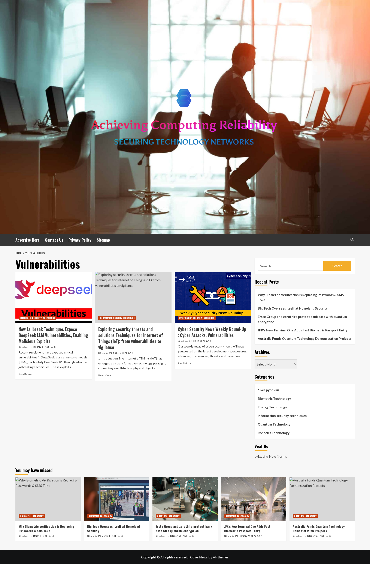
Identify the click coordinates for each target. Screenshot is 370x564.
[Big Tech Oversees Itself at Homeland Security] (116, 499)
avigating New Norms (271, 456)
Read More (25, 374)
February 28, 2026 (178, 536)
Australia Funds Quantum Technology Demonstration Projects (304, 338)
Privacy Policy (80, 240)
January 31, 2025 (41, 347)
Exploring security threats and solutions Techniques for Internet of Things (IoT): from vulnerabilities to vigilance (130, 338)
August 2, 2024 (120, 353)
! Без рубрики (268, 390)
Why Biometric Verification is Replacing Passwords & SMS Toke (301, 297)
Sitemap (103, 240)
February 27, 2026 (247, 536)
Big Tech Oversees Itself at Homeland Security (293, 308)
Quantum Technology (274, 424)
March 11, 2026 (40, 536)
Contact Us (54, 240)
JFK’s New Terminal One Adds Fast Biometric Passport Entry (303, 330)
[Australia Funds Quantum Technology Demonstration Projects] (322, 499)
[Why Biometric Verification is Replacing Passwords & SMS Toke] (48, 499)
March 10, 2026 (109, 536)
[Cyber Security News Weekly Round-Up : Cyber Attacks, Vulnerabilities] (213, 297)
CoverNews (199, 557)
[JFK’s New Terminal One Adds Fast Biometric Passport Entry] (253, 499)
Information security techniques (37, 317)
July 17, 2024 (198, 341)
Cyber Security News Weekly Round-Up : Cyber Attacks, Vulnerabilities (212, 332)
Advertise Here (27, 240)
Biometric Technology (274, 398)
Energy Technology (272, 407)
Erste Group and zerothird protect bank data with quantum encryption (302, 319)
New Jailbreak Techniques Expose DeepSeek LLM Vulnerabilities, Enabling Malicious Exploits (53, 335)
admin (25, 347)
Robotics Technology (273, 433)
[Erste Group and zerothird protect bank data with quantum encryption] (185, 499)
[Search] (352, 239)
